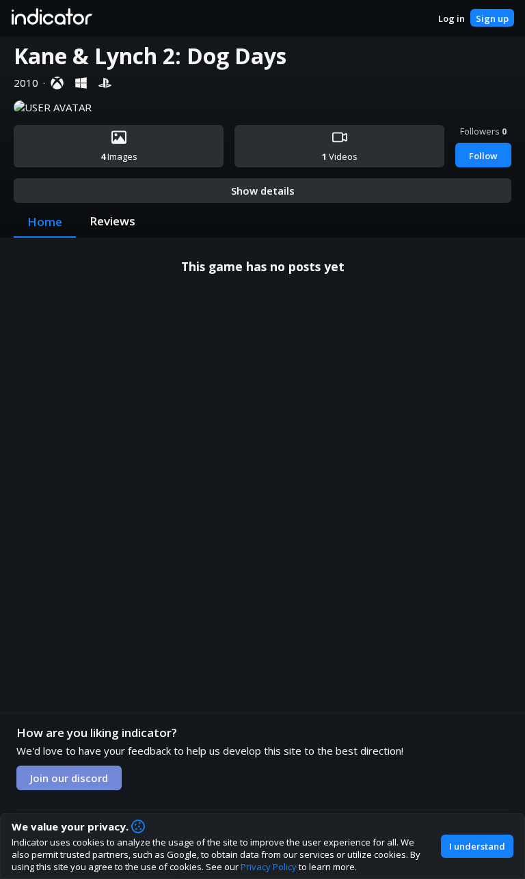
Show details (263, 190)
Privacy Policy (269, 867)
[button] (51, 18)
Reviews (112, 221)
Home (44, 221)
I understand (477, 846)
